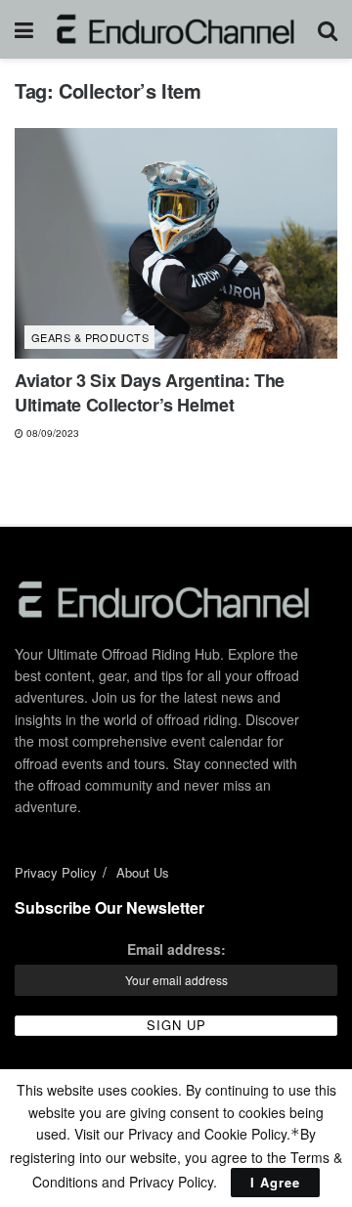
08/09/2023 (51, 433)
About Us (142, 872)
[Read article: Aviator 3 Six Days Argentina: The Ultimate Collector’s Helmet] (176, 243)
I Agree (275, 1182)
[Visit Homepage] (175, 29)
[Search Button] (327, 29)
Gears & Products (90, 337)
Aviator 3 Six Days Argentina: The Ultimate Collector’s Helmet (150, 392)
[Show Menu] (24, 29)
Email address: (176, 949)
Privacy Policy (56, 872)
